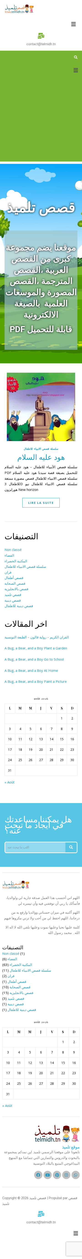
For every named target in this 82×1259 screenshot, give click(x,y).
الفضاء (9, 555)
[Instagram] (66, 1175)
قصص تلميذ (13, 594)
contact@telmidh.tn (41, 44)
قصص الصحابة (15, 583)
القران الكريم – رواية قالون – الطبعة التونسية (37, 637)
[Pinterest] (57, 1175)
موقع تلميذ (71, 1147)
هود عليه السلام (41, 457)
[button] (73, 24)
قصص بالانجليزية (16, 589)
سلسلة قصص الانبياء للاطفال (41, 449)
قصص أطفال (14, 577)
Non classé (13, 549)
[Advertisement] (41, 120)
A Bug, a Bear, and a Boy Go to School (34, 659)
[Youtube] (48, 1175)
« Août (10, 782)
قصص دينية (13, 600)
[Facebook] (38, 1175)
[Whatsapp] (76, 1175)
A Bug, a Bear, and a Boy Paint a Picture (36, 681)
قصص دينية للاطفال (19, 605)
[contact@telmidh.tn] (41, 36)
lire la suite (41, 503)
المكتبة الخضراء (16, 561)
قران (8, 572)
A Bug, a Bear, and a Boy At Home (31, 670)
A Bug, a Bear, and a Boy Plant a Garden (36, 648)
